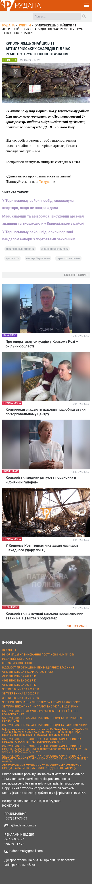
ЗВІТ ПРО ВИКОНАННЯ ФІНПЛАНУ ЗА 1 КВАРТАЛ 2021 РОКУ (41, 702)
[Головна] (7, 10)
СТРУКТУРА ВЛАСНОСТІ (17, 663)
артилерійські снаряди (20, 248)
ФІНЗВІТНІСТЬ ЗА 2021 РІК (19, 684)
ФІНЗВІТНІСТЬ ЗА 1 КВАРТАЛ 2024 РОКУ (28, 671)
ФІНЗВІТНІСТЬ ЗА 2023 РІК (19, 676)
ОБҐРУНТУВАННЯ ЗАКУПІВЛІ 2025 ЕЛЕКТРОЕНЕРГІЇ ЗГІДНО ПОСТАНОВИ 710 (40, 712)
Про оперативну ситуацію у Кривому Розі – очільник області (42, 343)
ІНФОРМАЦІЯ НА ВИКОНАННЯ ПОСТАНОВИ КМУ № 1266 (38, 654)
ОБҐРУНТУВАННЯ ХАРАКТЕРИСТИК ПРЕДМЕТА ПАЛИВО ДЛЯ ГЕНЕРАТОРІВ (42, 719)
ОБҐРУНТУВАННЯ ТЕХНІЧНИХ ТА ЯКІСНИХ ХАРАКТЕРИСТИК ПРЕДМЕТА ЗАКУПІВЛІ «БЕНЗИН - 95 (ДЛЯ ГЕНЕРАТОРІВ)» (41, 767)
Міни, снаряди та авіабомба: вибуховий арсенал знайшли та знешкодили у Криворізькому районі (43, 220)
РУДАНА (28, 5)
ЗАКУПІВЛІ (9, 650)
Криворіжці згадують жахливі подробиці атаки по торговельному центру (46, 411)
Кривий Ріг (12, 258)
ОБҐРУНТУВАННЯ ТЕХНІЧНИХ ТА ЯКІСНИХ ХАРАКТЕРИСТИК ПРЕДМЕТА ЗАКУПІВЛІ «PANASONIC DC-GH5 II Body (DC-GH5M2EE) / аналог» (45, 758)
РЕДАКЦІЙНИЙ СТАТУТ (17, 658)
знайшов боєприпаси (55, 248)
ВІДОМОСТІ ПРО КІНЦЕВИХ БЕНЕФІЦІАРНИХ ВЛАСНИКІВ (38, 667)
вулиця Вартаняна (38, 258)
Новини (24, 25)
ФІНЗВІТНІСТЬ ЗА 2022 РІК (19, 680)
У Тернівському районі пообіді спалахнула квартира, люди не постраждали (38, 204)
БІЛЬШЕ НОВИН (77, 626)
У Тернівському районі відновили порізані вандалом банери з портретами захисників (38, 235)
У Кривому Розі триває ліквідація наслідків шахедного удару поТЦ (42, 547)
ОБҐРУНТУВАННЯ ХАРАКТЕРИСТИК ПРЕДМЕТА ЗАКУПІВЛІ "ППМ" (44, 725)
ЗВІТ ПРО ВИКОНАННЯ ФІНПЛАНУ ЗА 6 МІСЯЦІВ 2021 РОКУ (40, 706)
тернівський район (68, 258)
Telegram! (46, 181)
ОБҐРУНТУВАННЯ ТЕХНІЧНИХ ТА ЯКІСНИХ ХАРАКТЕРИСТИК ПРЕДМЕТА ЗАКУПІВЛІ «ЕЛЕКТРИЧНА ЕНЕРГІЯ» (41, 740)
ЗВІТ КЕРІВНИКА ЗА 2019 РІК (20, 698)
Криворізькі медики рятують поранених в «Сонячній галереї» (41, 479)
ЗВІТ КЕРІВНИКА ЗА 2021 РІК (20, 689)
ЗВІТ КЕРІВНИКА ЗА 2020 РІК (20, 693)
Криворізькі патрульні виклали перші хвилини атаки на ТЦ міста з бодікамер (44, 615)
